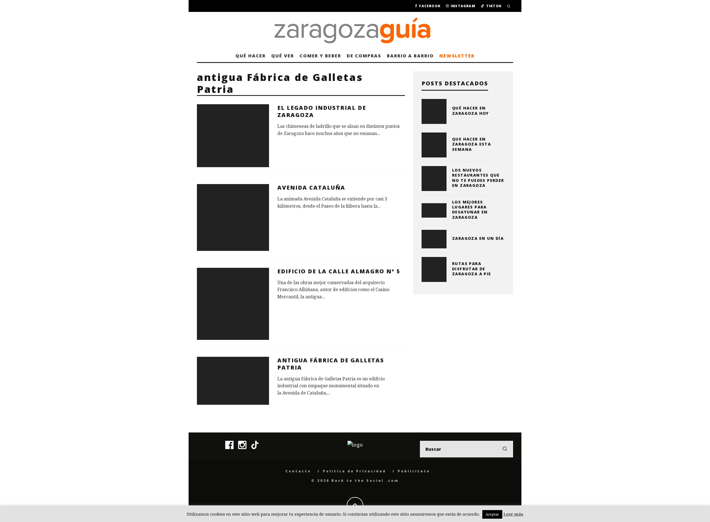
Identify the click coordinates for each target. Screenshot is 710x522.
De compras (364, 56)
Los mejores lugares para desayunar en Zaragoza (470, 209)
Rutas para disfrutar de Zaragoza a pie (471, 268)
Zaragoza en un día (478, 238)
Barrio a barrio (410, 56)
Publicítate (414, 471)
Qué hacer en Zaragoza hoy (470, 110)
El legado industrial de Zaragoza (321, 111)
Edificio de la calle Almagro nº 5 (338, 271)
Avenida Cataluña (311, 187)
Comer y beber (320, 56)
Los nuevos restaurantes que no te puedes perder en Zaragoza (478, 177)
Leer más (513, 514)
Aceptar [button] (492, 514)
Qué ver (282, 56)
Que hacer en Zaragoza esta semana (471, 144)
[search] (504, 449)
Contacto (298, 471)
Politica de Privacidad (354, 471)
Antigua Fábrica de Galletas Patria (330, 364)
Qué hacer (250, 56)
